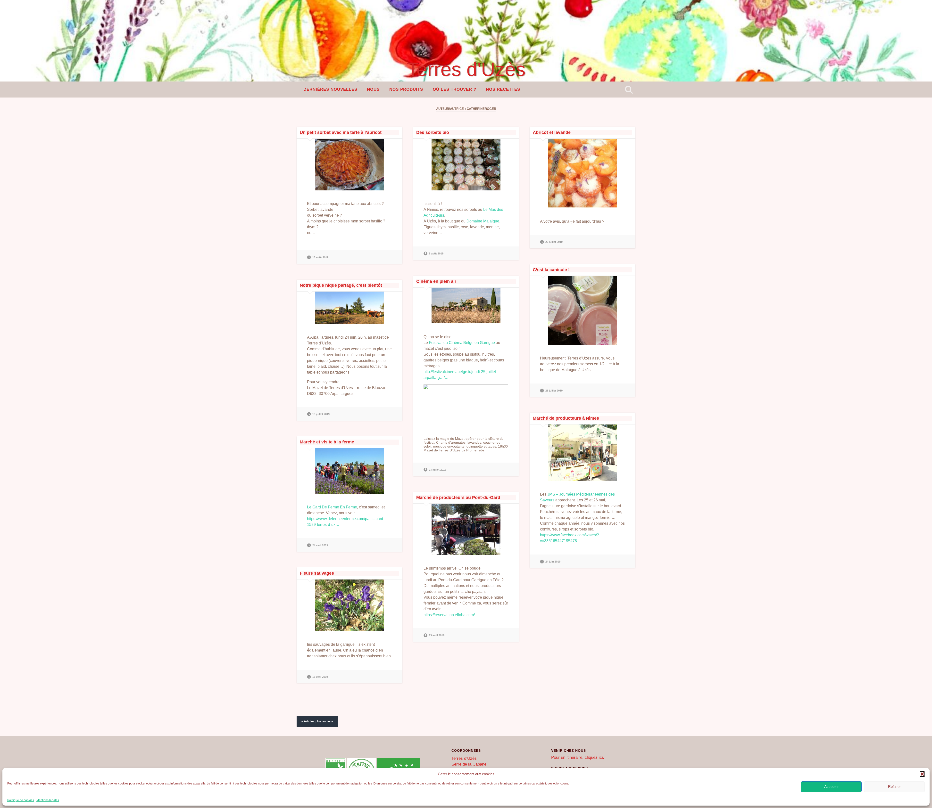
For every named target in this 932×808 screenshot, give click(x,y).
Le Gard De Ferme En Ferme (332, 507)
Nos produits (406, 89)
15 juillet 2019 (321, 414)
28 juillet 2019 (554, 390)
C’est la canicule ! (551, 269)
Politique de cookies (20, 800)
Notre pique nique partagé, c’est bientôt (341, 285)
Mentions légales (47, 800)
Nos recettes (503, 89)
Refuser (894, 786)
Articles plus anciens (318, 721)
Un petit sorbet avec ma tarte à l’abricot (341, 132)
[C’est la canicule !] (582, 310)
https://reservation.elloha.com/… (451, 615)
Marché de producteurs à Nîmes (566, 418)
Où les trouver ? (454, 89)
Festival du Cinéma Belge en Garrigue (462, 343)
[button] (922, 774)
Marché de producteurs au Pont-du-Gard (458, 497)
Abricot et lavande (552, 132)
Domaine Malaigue (482, 221)
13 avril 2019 (436, 635)
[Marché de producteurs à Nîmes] (582, 452)
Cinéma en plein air (436, 281)
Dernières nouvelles (330, 89)
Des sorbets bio (432, 132)
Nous (373, 89)
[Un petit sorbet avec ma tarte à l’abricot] (349, 164)
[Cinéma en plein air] (466, 306)
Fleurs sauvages (317, 573)
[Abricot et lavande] (582, 173)
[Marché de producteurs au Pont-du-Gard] (466, 529)
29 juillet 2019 (554, 241)
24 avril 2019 (320, 545)
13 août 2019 (320, 257)
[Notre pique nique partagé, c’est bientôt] (349, 308)
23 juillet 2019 (437, 469)
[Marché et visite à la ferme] (349, 471)
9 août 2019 (436, 253)
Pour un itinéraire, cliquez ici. (577, 757)
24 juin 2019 (552, 561)
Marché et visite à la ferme (327, 442)
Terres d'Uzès (466, 69)
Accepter (831, 786)
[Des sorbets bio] (466, 164)
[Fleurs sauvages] (349, 605)
